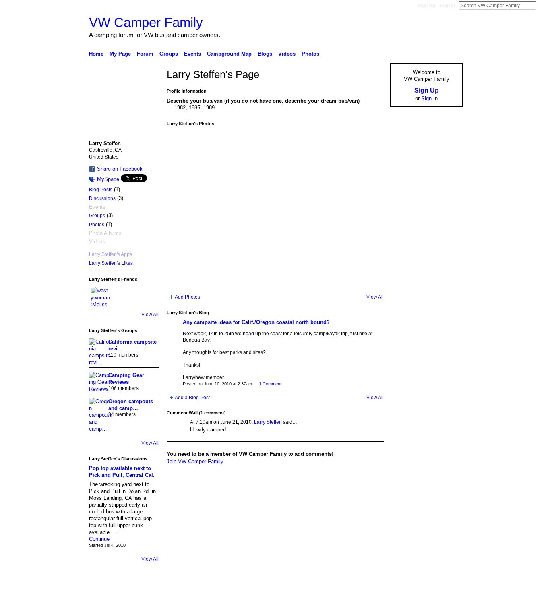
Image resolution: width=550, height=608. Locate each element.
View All (150, 314)
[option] (275, 210)
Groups (97, 215)
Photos (96, 224)
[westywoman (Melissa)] (100, 296)
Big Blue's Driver (150, 599)
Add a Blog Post (192, 397)
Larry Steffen (268, 422)
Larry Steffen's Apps (110, 254)
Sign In (447, 5)
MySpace (108, 179)
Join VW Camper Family (195, 461)
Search (542, 5)
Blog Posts (100, 189)
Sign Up (426, 5)
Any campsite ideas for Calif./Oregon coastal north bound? (256, 322)
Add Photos (187, 297)
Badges (372, 599)
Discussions (102, 198)
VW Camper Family (146, 22)
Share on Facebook (120, 169)
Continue (99, 539)
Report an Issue (404, 599)
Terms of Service (445, 599)
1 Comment (270, 383)
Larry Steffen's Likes (111, 263)
